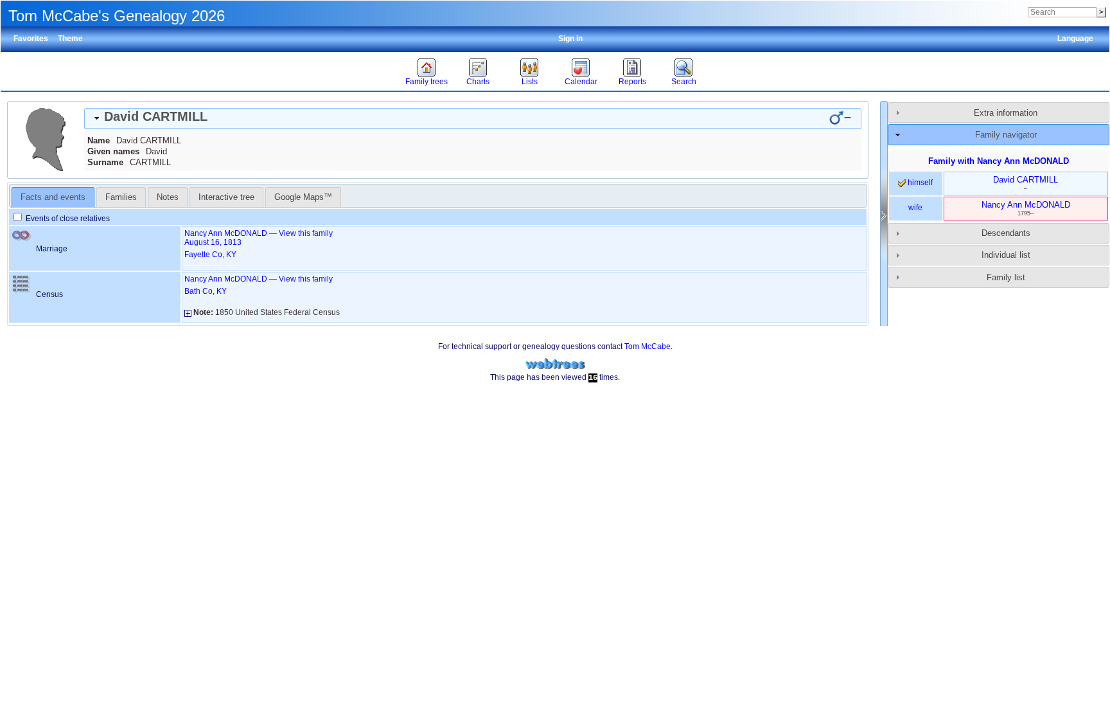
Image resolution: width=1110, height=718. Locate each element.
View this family (306, 233)
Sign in (570, 38)
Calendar (581, 81)
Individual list (1006, 255)
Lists (530, 81)
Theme (70, 38)
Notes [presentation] (168, 197)
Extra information (1005, 113)
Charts (477, 81)
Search (683, 81)
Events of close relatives (67, 218)
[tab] (472, 118)
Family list (1006, 277)
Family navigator (1006, 134)
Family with (998, 161)
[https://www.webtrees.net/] (555, 364)
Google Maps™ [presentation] (303, 197)
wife (915, 207)
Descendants (1006, 233)
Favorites (30, 38)
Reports (632, 81)
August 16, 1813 (213, 242)
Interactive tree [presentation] (226, 197)
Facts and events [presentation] (53, 197)
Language (1075, 38)
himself (919, 182)
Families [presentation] (121, 197)
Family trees (426, 81)
